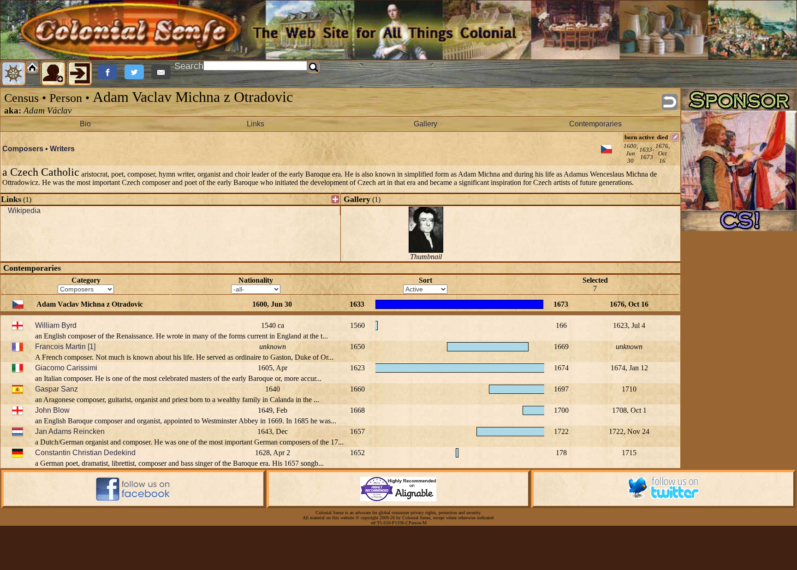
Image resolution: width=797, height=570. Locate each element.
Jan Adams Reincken (70, 431)
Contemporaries (595, 124)
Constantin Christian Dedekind (85, 453)
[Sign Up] (53, 73)
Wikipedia (24, 210)
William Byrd (56, 325)
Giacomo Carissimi (66, 368)
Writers (62, 149)
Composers (22, 149)
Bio (85, 124)
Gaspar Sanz (56, 389)
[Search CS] (313, 67)
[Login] (79, 73)
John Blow (52, 410)
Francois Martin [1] (65, 346)
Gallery (425, 124)
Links (255, 124)
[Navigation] (13, 73)
